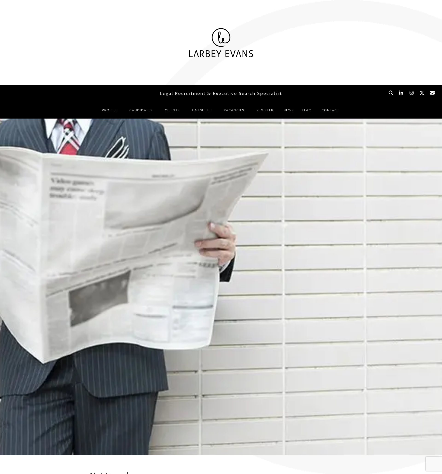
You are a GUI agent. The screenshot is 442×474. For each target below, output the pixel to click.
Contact (330, 110)
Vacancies (234, 110)
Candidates (141, 110)
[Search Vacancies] (391, 93)
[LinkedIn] (401, 93)
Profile (109, 110)
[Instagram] (411, 93)
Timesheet (201, 110)
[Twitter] (422, 93)
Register (264, 110)
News (288, 110)
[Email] (432, 93)
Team (307, 110)
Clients (172, 110)
